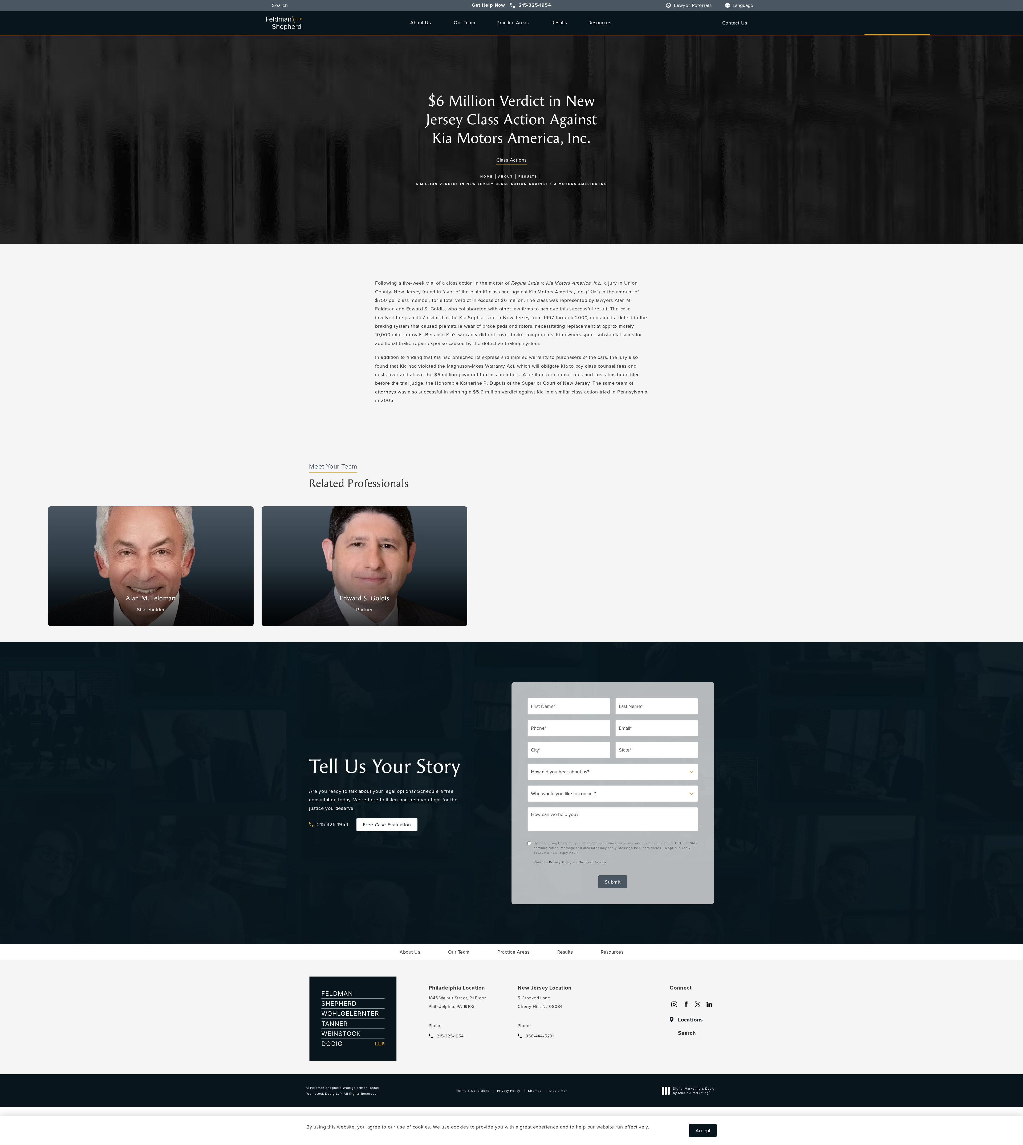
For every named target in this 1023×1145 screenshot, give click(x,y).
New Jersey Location (544, 987)
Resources (599, 22)
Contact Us (734, 22)
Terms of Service (593, 862)
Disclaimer (558, 1090)
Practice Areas (513, 22)
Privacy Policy (560, 862)
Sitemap (535, 1090)
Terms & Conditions (472, 1090)
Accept (703, 1130)
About (505, 176)
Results (559, 22)
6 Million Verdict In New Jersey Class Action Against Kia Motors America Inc (511, 184)
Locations (690, 1019)
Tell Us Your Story (384, 766)
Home (486, 176)
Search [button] (280, 5)
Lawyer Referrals (693, 5)
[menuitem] (674, 1004)
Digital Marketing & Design (695, 1091)
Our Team (464, 22)
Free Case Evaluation (387, 824)
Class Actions (511, 160)
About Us (420, 22)
